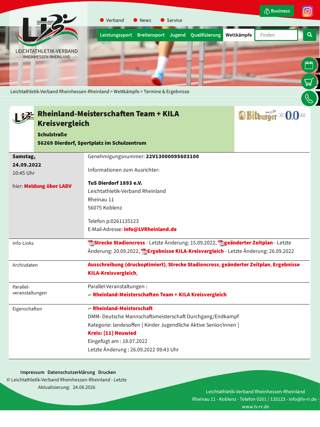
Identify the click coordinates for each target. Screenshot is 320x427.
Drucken (107, 372)
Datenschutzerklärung (71, 372)
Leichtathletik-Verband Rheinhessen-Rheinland (59, 91)
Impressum (32, 372)
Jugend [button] (178, 35)
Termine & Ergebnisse (166, 91)
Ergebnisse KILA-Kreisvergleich (185, 251)
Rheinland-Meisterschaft (122, 308)
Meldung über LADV (48, 186)
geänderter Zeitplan (248, 243)
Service (174, 20)
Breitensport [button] (151, 35)
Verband (115, 20)
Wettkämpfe (126, 91)
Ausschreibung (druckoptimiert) (127, 265)
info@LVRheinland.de (150, 229)
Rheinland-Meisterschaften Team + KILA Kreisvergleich (160, 295)
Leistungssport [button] (116, 35)
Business (280, 11)
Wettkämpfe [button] (239, 35)
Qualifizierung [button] (206, 35)
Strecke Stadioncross (119, 243)
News (145, 20)
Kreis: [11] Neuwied (112, 333)
